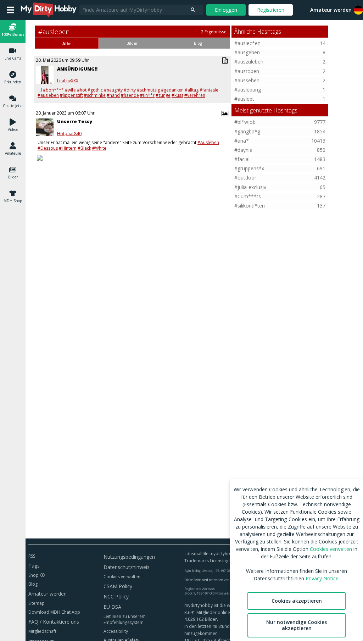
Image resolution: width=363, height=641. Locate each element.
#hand (113, 95)
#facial (242, 159)
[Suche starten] (192, 10)
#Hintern (68, 148)
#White (99, 148)
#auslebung (247, 89)
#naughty (113, 90)
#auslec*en (247, 43)
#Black (84, 148)
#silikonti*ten (249, 205)
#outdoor (245, 177)
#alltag (192, 90)
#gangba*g (247, 131)
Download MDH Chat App (54, 612)
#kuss (177, 95)
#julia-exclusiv (250, 187)
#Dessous (48, 148)
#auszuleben (248, 61)
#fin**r (147, 95)
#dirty (130, 90)
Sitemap (36, 603)
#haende (130, 95)
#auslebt (244, 98)
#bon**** (53, 90)
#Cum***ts (247, 196)
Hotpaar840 (69, 134)
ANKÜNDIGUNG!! (77, 69)
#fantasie (209, 90)
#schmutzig (148, 90)
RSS (31, 556)
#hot (81, 90)
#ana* (241, 140)
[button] (13, 31)
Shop (33, 575)
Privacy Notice (322, 578)
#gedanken (172, 90)
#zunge (163, 95)
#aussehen (246, 80)
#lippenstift (71, 95)
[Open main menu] (10, 9)
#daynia (243, 150)
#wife (70, 90)
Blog (33, 584)
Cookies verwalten (122, 577)
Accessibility (116, 631)
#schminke (95, 95)
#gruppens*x (249, 168)
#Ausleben (208, 142)
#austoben (246, 71)
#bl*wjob (245, 121)
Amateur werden (331, 9)
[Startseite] (49, 9)
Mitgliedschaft (42, 631)
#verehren (194, 95)
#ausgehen (247, 52)
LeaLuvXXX (67, 81)
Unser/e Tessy (74, 121)
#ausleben (48, 95)
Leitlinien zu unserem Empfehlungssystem (125, 619)
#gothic (95, 90)
